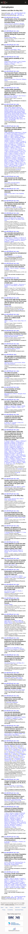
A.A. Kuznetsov (13, 649)
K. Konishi (18, 453)
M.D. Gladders (19, 448)
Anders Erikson (14, 116)
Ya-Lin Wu (18, 800)
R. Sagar (11, 62)
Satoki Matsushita (16, 799)
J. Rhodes (17, 458)
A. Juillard (10, 154)
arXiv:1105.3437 (7, 343)
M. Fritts (15, 148)
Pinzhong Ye (7, 219)
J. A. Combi (13, 576)
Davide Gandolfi (15, 113)
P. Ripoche (23, 458)
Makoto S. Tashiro (21, 486)
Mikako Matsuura (8, 622)
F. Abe (10, 814)
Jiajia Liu (13, 219)
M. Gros (23, 150)
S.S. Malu (18, 755)
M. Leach (13, 748)
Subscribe (17, 907)
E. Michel (24, 884)
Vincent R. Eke (15, 498)
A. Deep (6, 406)
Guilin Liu (23, 799)
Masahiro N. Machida (19, 23)
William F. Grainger (8, 320)
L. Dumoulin (19, 145)
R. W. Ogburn (11, 161)
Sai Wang (19, 663)
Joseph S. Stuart (15, 677)
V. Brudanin (7, 138)
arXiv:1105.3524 (7, 725)
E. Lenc (8, 750)
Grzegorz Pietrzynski (16, 79)
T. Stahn (21, 879)
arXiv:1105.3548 (7, 852)
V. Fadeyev (11, 447)
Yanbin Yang (11, 862)
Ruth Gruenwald (19, 622)
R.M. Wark (14, 760)
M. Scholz (21, 240)
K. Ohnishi (12, 820)
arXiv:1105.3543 (7, 793)
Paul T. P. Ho (7, 800)
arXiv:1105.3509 (7, 654)
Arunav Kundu (13, 97)
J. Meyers (6, 456)
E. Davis (18, 746)
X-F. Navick (16, 160)
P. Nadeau (10, 160)
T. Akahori (23, 717)
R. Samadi (15, 878)
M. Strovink (22, 461)
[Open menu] (25, 2)
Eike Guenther (20, 115)
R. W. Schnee (18, 166)
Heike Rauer (7, 116)
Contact (11, 907)
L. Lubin (17, 455)
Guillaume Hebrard (8, 110)
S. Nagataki (14, 718)
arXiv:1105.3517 (7, 710)
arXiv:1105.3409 (7, 314)
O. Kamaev (15, 154)
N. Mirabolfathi (20, 159)
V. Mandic (13, 157)
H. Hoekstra (15, 451)
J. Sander (20, 165)
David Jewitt (7, 677)
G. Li (14, 256)
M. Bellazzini (7, 407)
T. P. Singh (6, 377)
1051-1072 (20, 14)
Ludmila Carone (18, 110)
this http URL (18, 169)
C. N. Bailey (10, 135)
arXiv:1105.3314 (7, 17)
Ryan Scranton (14, 336)
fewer (18, 15)
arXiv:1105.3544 (7, 806)
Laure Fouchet (17, 362)
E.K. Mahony (9, 755)
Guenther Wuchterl (12, 115)
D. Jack (6, 49)
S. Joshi (19, 61)
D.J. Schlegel (12, 460)
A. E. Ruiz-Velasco (14, 240)
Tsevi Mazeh (13, 108)
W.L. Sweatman (12, 823)
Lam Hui (14, 335)
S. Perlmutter (17, 457)
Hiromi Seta (13, 486)
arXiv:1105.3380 (7, 188)
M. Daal (16, 142)
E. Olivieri (17, 161)
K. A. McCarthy (12, 159)
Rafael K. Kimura (8, 623)
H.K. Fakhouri (17, 447)
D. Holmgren (16, 152)
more (21, 15)
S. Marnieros (20, 157)
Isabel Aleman (7, 620)
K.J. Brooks (19, 590)
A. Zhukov (6, 269)
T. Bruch (23, 137)
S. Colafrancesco (16, 717)
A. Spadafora (19, 460)
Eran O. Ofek (7, 565)
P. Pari (21, 161)
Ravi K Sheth (7, 182)
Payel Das (6, 550)
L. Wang (23, 462)
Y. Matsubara (12, 818)
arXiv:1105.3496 (7, 584)
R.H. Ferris (17, 745)
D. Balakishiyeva (18, 135)
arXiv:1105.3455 (7, 399)
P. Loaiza (23, 156)
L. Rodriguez (22, 268)
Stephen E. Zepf (17, 95)
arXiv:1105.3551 (7, 872)
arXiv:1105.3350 (7, 71)
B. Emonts (20, 753)
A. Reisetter (11, 164)
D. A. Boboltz (14, 237)
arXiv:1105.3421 (7, 330)
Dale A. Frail (14, 565)
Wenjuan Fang (7, 335)
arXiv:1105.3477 (7, 525)
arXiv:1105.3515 (7, 683)
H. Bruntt (11, 879)
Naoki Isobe (7, 486)
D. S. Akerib (7, 133)
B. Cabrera (18, 138)
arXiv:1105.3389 (7, 251)
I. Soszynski (18, 825)
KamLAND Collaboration (12, 702)
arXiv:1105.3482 (7, 569)
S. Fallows (16, 146)
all (23, 15)
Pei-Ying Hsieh (7, 799)
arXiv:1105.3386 (7, 231)
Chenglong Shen (12, 217)
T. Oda (6, 457)
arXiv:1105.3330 (7, 44)
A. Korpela (11, 816)
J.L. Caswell (23, 749)
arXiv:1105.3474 (7, 493)
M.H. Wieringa (9, 752)
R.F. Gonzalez (13, 422)
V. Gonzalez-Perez (8, 532)
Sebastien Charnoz (8, 362)
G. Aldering (22, 441)
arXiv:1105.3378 (7, 176)
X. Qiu (23, 162)
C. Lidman (16, 441)
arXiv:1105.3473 (7, 478)
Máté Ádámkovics (8, 393)
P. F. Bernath (19, 256)
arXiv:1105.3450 (7, 371)
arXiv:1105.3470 (7, 429)
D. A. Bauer (11, 136)
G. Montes (6, 422)
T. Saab (9, 165)
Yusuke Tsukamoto (8, 23)
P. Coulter (22, 141)
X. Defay (21, 142)
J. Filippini (11, 147)
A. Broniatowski (17, 137)
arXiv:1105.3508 (7, 638)
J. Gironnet (11, 150)
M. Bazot (6, 886)
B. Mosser (16, 879)
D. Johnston (20, 452)
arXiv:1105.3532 (7, 740)
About (2, 907)
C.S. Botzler (15, 814)
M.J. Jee (14, 452)
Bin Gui (6, 217)
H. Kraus (18, 155)
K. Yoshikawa (7, 718)
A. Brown (12, 746)
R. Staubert (20, 841)
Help (6, 907)
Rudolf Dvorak (7, 113)
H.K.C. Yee (12, 463)
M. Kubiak (17, 824)
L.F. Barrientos (19, 442)
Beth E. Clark (15, 193)
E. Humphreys (10, 239)
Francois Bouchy (21, 111)
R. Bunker (12, 138)
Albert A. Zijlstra (18, 620)
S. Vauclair (11, 887)
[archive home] (4, 2)
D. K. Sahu (12, 64)
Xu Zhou (8, 863)
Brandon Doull (7, 37)
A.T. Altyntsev (21, 649)
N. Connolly (18, 443)
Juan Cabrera (22, 116)
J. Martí (24, 577)
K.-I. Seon (19, 718)
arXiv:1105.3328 (7, 31)
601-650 (10, 14)
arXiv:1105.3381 (7, 200)
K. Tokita (13, 462)
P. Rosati (6, 460)
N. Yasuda (6, 463)
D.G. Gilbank (12, 448)
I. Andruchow (7, 576)
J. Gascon (19, 148)
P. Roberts (20, 748)
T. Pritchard (12, 458)
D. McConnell (22, 757)
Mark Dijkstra (16, 734)
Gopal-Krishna (7, 61)
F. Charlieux (11, 141)
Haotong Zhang (18, 863)
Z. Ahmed (24, 132)
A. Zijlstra (11, 241)
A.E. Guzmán (7, 590)
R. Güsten (12, 592)
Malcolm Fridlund (16, 107)
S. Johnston (14, 754)
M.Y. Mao (13, 757)
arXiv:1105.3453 (7, 387)
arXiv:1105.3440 (7, 354)
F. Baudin (21, 883)
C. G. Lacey (23, 532)
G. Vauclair (21, 878)
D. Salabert (11, 882)
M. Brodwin (12, 443)
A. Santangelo (13, 841)
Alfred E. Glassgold (17, 393)
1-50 (12, 13)
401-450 (20, 13)
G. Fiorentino (12, 406)
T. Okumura (18, 820)
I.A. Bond (6, 814)
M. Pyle (20, 162)
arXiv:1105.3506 (7, 614)
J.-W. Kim (6, 533)
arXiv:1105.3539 (7, 779)
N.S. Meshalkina (15, 647)
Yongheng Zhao (15, 864)
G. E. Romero (12, 577)
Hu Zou (6, 862)
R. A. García (19, 880)
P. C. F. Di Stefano (18, 143)
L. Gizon (11, 878)
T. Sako (22, 822)
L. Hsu (20, 152)
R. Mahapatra (7, 157)
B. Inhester (15, 268)
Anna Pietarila (7, 348)
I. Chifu (11, 268)
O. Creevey (11, 886)
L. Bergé (21, 136)
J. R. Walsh (19, 207)
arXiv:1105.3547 (7, 836)
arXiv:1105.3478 (7, 542)
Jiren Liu (6, 785)
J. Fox (10, 148)
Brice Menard (20, 335)
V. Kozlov (13, 155)
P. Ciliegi (13, 407)
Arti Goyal (14, 61)
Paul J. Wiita (16, 62)
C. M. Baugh (17, 532)
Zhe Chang (7, 663)
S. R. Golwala (17, 150)
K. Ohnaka (6, 240)
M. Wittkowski (7, 237)
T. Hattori (10, 451)
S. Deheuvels (18, 884)
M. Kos (9, 155)
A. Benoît (16, 136)
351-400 (16, 13)
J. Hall (5, 151)
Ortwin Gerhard (13, 550)
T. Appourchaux (14, 883)
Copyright (24, 907)
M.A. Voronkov (22, 750)
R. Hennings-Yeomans (13, 151)
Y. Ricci (16, 164)
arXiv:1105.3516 (7, 695)
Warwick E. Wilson (8, 745)
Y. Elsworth (22, 886)
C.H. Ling (20, 816)
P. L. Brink (10, 137)
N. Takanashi (7, 462)
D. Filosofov (17, 147)
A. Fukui (21, 814)
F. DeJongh (10, 143)
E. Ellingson (18, 446)
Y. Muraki (12, 819)
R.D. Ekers (13, 753)
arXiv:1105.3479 (7, 558)
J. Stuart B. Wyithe (18, 733)
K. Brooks (17, 752)
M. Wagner (18, 462)
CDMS (5, 132)
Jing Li (20, 677)
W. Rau (6, 164)
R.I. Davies (18, 407)
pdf (12, 17)
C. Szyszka (7, 207)
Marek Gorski (7, 79)
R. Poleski (12, 825)
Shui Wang (18, 219)
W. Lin (16, 816)
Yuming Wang (20, 217)
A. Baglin (23, 887)
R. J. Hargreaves (8, 256)
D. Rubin (11, 441)
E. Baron (14, 37)
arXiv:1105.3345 (7, 56)
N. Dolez (17, 886)
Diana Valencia (19, 108)
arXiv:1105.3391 (7, 263)
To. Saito (17, 822)
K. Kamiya (11, 813)
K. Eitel (11, 146)
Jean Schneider (12, 120)
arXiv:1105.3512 (7, 672)
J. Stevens (14, 750)
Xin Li (23, 663)
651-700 (14, 14)
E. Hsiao (21, 451)
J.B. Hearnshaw (13, 815)
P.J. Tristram (19, 823)
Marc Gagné (22, 689)
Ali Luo (12, 863)
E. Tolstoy (18, 406)
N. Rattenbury (11, 822)
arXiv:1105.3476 (7, 511)
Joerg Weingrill (12, 118)
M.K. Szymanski (11, 824)
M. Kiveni (21, 154)
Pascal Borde (7, 112)
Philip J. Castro (7, 689)
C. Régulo (22, 882)
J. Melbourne (22, 455)
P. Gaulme (16, 882)
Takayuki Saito (7, 305)
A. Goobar (19, 449)
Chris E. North (17, 320)
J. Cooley (17, 141)
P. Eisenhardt (12, 446)
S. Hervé (10, 152)
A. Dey (10, 444)
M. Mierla (6, 268)
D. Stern (17, 461)
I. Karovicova (23, 239)
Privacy (3, 909)
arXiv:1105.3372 (7, 104)
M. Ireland (17, 239)
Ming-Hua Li (13, 663)
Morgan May (7, 336)
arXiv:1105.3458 (7, 414)
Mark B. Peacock (8, 95)
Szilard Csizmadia (8, 117)
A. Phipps (15, 162)
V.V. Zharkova (7, 647)
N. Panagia (10, 457)
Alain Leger (16, 117)
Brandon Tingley (21, 112)
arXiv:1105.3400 (7, 297)
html (15, 17)
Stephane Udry (12, 111)
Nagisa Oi (13, 800)
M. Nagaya (17, 819)
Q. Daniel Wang (18, 785)
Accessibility (10, 909)
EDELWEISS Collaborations (14, 132)
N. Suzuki (6, 441)
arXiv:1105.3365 (7, 87)
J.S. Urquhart (17, 759)
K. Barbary (12, 442)
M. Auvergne (17, 887)
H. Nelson (21, 160)
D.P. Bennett (22, 813)
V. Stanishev (12, 461)
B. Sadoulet (15, 165)
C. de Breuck (21, 237)
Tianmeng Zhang (19, 862)
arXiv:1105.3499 (7, 598)
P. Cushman (11, 142)
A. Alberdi (13, 423)
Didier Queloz (20, 118)
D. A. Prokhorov (8, 717)
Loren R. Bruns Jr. (8, 733)
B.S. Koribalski (14, 749)
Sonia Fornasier (8, 193)
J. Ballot (6, 878)
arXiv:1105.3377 (7, 126)
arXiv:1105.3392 (7, 278)
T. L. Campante (11, 880)
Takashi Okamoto (12, 499)
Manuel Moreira (11, 363)
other (17, 17)
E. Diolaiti (23, 406)
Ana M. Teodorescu (13, 551)
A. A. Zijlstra (13, 207)
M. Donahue (19, 444)
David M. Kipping (8, 604)
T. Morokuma (13, 456)
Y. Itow (19, 815)
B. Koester (12, 453)
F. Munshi (18, 456)
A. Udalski (16, 813)
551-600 (7, 14)
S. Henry (21, 151)
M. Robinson (21, 164)
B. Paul (11, 162)
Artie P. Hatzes (7, 107)
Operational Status (19, 909)
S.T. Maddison (22, 754)
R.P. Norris (8, 758)
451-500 (23, 13)
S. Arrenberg (21, 133)
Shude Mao (11, 785)
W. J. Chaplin (11, 884)
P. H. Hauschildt (12, 49)
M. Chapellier (17, 140)
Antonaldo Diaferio (15, 182)
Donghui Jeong (18, 517)
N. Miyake (18, 818)
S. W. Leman (14, 156)
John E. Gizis (15, 689)
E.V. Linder (11, 455)
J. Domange (13, 145)
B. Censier (11, 140)
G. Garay (13, 590)
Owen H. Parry (7, 498)
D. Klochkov (7, 841)
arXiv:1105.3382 (7, 213)
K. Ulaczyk (13, 827)
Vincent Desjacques (9, 517)
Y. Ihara (10, 452)
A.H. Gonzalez (13, 449)
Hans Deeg (14, 112)
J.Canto (19, 422)
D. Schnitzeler (17, 758)
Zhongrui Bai (7, 864)
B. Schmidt (11, 166)
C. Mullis (24, 456)
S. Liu (18, 156)
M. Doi (13, 444)
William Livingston (16, 348)
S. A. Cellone (19, 577)
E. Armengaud (14, 133)
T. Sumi (6, 813)
